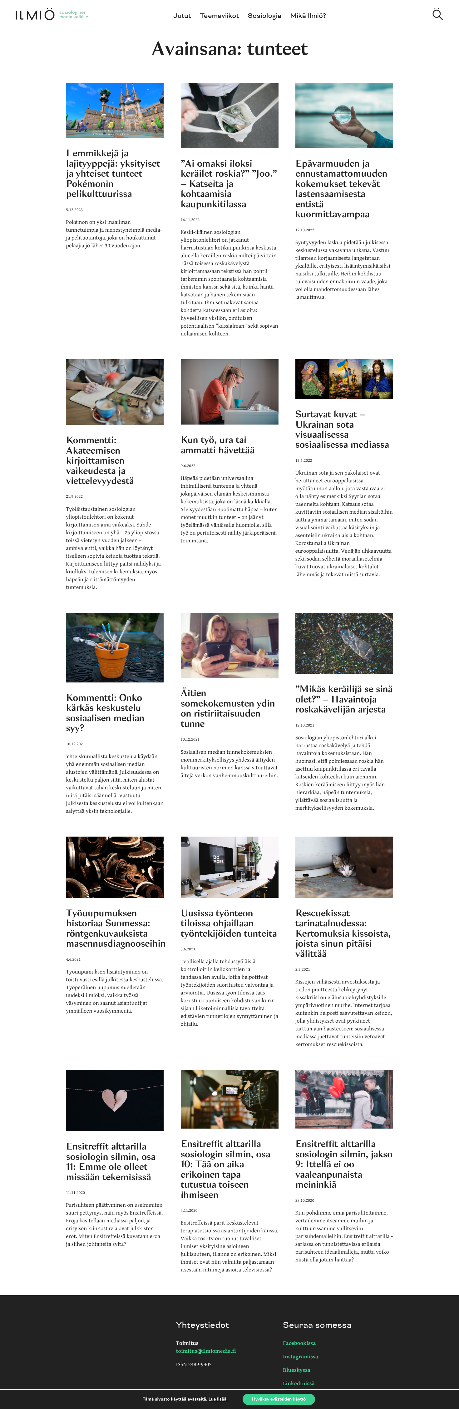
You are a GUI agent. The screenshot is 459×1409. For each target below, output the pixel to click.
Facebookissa (299, 1343)
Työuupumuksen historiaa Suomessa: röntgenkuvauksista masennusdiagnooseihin (115, 928)
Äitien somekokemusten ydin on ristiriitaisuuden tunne (228, 708)
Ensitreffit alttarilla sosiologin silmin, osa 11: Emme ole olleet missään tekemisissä (110, 1161)
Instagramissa (300, 1357)
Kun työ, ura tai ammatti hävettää (217, 445)
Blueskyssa (296, 1370)
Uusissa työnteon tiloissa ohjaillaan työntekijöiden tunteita (229, 923)
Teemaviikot (219, 16)
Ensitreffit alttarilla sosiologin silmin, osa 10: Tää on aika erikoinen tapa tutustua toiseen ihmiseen (225, 1169)
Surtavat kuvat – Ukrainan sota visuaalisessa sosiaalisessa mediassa (342, 429)
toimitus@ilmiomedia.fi (206, 1351)
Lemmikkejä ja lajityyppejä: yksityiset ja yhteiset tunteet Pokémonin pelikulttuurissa (113, 173)
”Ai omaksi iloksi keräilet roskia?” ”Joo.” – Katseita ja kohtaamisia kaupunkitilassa (229, 184)
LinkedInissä (299, 1384)
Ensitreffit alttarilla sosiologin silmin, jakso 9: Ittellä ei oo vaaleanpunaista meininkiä (343, 1164)
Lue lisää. (218, 1399)
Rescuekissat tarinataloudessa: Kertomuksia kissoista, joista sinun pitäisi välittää (343, 933)
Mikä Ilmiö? (308, 16)
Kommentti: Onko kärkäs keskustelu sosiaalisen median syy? (105, 713)
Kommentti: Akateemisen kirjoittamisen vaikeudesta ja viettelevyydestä (100, 460)
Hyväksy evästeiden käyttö (279, 1399)
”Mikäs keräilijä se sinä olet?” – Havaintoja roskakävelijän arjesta (344, 699)
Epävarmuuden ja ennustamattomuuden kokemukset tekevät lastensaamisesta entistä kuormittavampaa (341, 189)
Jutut (182, 16)
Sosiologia (265, 16)
